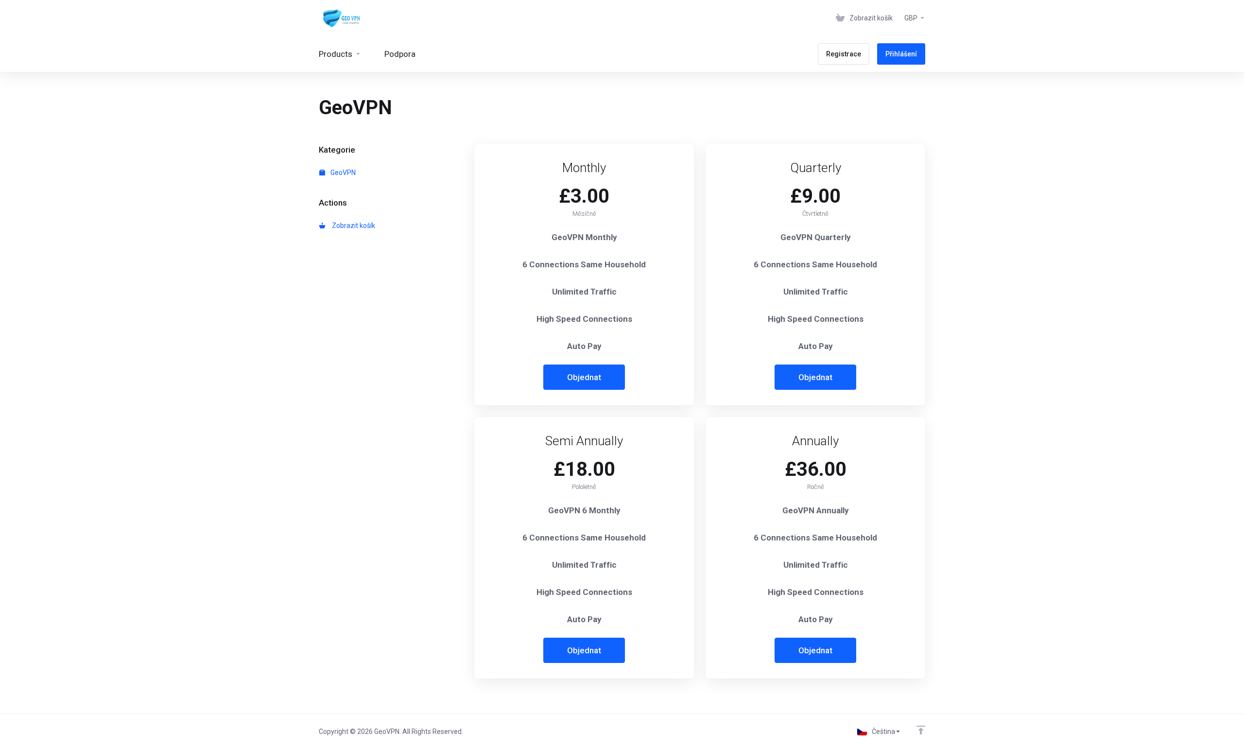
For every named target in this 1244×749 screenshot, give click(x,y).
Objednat (584, 377)
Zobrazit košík (352, 225)
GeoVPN (342, 172)
